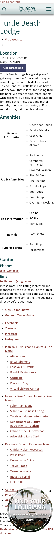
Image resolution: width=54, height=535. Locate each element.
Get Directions (13, 68)
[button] (28, 444)
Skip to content (10, 2)
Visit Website (13, 39)
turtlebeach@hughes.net (16, 281)
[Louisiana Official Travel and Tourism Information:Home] (27, 9)
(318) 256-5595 (9, 270)
